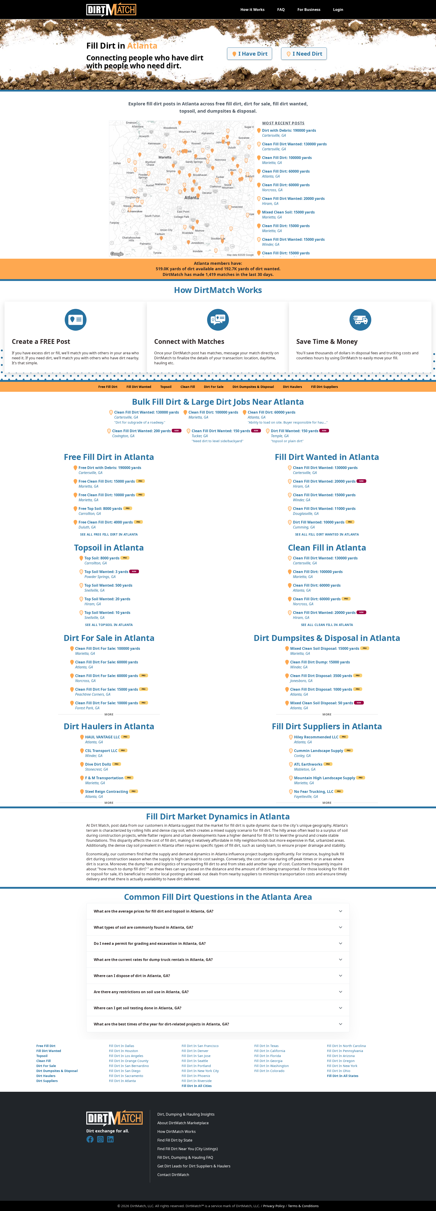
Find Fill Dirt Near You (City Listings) (187, 1148)
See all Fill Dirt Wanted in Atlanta (327, 534)
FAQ (281, 9)
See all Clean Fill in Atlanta (327, 625)
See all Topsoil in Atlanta (109, 625)
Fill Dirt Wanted (138, 387)
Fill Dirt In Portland (196, 1066)
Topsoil (165, 387)
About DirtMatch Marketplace (183, 1122)
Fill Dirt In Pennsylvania (345, 1051)
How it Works (252, 9)
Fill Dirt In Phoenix (196, 1076)
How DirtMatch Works (176, 1131)
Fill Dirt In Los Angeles (126, 1056)
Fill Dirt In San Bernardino (129, 1066)
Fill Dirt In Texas (266, 1046)
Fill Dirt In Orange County (128, 1061)
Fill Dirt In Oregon (341, 1061)
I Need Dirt (306, 53)
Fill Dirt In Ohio (338, 1071)
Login (338, 9)
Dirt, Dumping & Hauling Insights (186, 1114)
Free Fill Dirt (107, 387)
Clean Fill (188, 387)
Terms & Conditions (303, 1206)
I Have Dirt (252, 53)
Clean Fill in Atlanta (327, 547)
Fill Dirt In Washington (271, 1066)
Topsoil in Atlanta (109, 547)
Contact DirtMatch (173, 1174)
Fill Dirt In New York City (200, 1071)
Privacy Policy (274, 1206)
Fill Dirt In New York (342, 1066)
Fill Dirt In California (269, 1051)
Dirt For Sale (213, 387)
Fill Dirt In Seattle (195, 1061)
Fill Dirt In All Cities (197, 1086)
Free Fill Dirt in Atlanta (109, 456)
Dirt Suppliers (47, 1081)
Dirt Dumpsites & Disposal (253, 387)
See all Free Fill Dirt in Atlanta (109, 534)
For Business (308, 9)
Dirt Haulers (292, 387)
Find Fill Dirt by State (174, 1140)
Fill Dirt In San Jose (196, 1056)
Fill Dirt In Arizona (341, 1056)
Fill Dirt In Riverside (197, 1081)
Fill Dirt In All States (342, 1076)
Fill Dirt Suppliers (324, 387)
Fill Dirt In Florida (267, 1056)
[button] (218, 911)
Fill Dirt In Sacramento (126, 1076)
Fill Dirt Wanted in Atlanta (327, 456)
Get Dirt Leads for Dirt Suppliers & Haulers (193, 1166)
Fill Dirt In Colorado (269, 1071)
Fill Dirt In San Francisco (200, 1046)
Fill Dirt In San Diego (125, 1071)
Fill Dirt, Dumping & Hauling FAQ (185, 1157)
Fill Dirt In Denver (195, 1051)
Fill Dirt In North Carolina (346, 1046)
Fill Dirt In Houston (123, 1051)
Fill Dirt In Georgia (268, 1061)
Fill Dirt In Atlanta (122, 1081)
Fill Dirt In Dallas (121, 1046)
